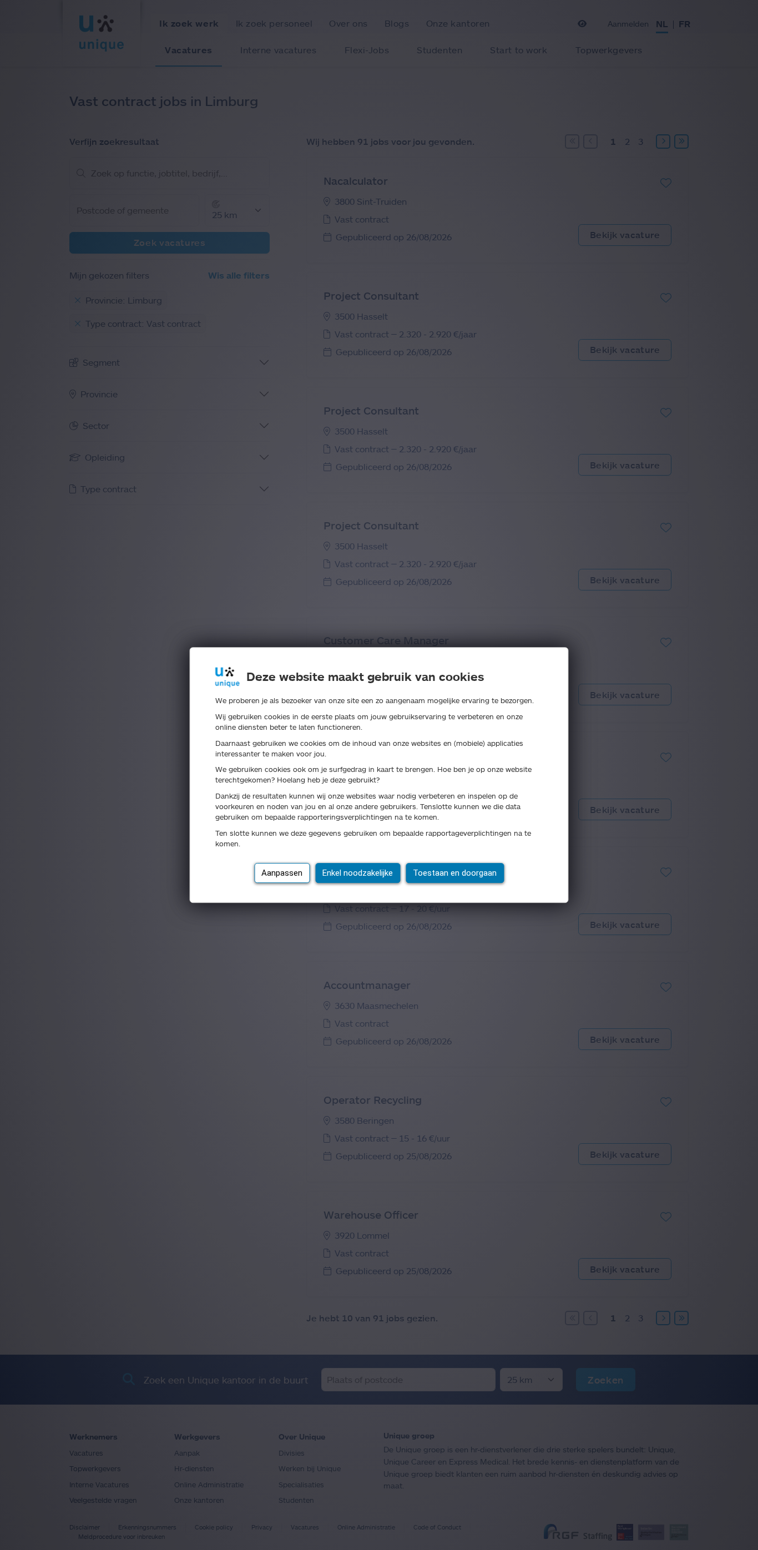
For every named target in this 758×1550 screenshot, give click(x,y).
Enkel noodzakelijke (357, 873)
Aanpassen (281, 873)
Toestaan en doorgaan (455, 873)
